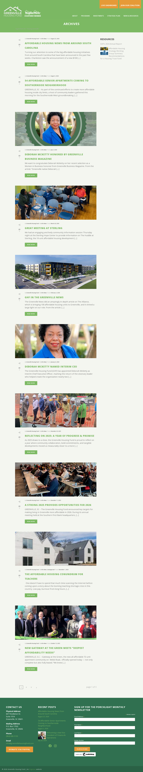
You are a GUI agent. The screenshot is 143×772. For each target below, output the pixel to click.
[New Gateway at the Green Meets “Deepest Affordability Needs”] (55, 623)
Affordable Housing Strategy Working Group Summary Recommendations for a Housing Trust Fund (112, 53)
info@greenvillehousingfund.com (20, 743)
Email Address (79, 717)
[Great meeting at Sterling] (55, 203)
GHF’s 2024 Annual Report (111, 44)
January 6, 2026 (55, 362)
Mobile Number (79, 740)
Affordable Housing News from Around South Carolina (51, 712)
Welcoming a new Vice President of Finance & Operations (55, 735)
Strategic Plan (113, 16)
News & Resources (131, 16)
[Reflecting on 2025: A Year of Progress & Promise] (55, 410)
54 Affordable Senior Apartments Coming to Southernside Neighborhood (52, 723)
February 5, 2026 (55, 293)
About (75, 16)
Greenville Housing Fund (32, 38)
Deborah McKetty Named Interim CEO (51, 366)
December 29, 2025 (56, 431)
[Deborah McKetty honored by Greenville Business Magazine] (55, 129)
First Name (78, 725)
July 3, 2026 (54, 150)
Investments (98, 16)
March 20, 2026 (55, 223)
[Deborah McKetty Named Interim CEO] (55, 341)
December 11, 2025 (56, 500)
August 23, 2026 (55, 38)
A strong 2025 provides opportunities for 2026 (58, 505)
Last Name (78, 733)
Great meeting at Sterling (43, 228)
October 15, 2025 (55, 643)
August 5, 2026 (55, 76)
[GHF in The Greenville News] (55, 272)
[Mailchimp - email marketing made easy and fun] (85, 754)
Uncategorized (51, 569)
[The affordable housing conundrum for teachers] (55, 549)
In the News (44, 38)
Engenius (32, 769)
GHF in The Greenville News (44, 297)
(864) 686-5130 (12, 736)
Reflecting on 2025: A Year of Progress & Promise (59, 435)
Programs (85, 16)
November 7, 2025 (63, 569)
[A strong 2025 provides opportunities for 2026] (55, 479)
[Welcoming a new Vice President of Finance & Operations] (42, 735)
